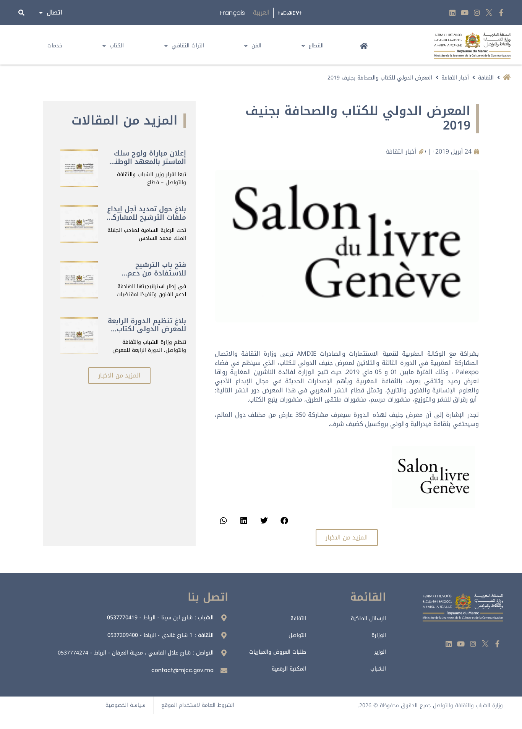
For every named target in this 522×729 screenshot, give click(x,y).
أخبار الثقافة (455, 78)
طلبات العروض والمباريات (277, 652)
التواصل (297, 635)
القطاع (316, 45)
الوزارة (378, 635)
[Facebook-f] (501, 12)
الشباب (378, 669)
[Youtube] (464, 12)
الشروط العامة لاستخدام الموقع (197, 705)
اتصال (54, 12)
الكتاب (117, 45)
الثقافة (486, 78)
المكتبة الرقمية (289, 669)
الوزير (380, 652)
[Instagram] (477, 12)
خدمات (54, 45)
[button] (284, 520)
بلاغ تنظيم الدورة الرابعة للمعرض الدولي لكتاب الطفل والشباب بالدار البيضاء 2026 (147, 333)
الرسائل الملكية (368, 618)
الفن (256, 45)
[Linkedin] (452, 12)
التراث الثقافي (188, 45)
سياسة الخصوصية (125, 705)
